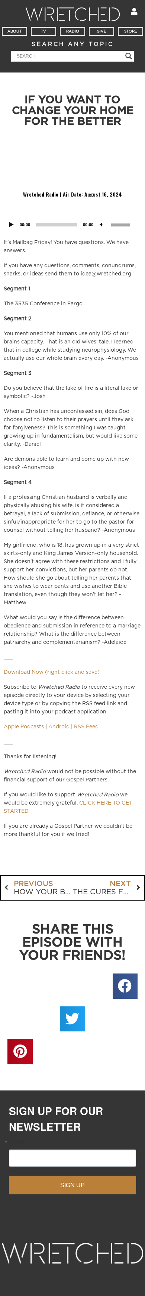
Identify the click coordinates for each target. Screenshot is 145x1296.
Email (17, 1142)
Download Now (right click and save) (52, 672)
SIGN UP (72, 1185)
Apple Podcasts (24, 726)
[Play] (11, 225)
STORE (130, 31)
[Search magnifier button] (128, 56)
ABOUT (14, 31)
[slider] (121, 224)
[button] (125, 986)
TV (43, 31)
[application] (72, 215)
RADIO (72, 31)
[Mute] (101, 225)
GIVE (101, 31)
